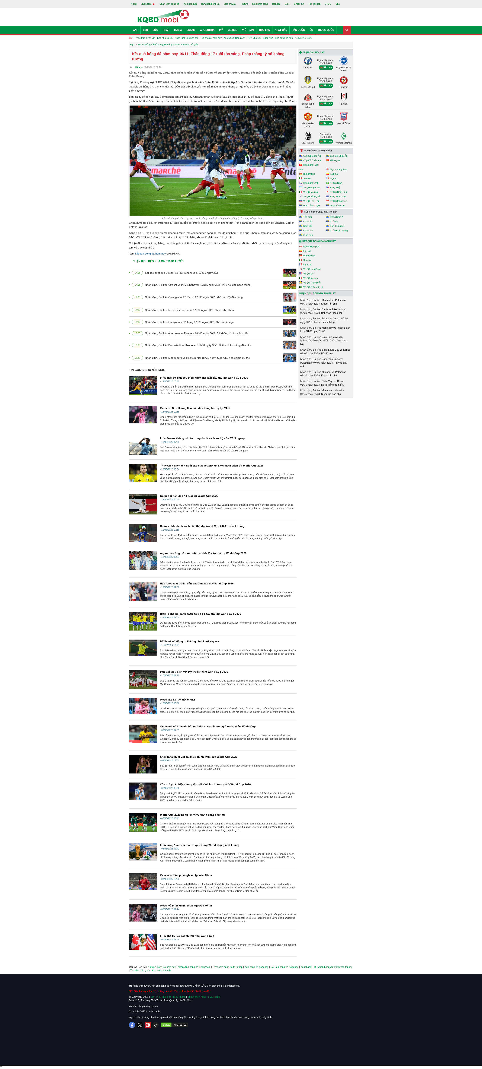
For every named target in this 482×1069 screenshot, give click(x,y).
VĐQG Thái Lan (311, 201)
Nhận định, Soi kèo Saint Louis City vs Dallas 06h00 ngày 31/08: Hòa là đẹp (325, 351)
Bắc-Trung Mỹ (337, 226)
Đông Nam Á (336, 217)
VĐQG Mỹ (335, 187)
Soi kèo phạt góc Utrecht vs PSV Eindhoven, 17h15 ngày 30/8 (182, 272)
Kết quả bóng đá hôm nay (162, 967)
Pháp (166, 30)
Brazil (191, 30)
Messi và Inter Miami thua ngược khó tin (186, 905)
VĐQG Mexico (310, 192)
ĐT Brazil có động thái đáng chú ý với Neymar (189, 641)
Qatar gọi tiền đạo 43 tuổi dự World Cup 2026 (189, 495)
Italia (178, 30)
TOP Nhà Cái (254, 38)
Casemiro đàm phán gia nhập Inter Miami (186, 875)
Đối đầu (276, 4)
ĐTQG (328, 4)
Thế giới (307, 217)
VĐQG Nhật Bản (338, 192)
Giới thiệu (155, 996)
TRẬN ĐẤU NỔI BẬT (313, 52)
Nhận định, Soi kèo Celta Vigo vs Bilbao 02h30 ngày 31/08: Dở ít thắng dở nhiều (322, 383)
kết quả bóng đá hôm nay (150, 253)
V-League (335, 160)
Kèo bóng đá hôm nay (256, 967)
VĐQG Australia (338, 196)
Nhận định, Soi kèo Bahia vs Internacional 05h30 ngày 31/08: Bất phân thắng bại (323, 311)
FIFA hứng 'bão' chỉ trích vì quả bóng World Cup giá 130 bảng (199, 844)
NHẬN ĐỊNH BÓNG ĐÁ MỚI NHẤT (317, 293)
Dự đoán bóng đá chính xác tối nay (333, 967)
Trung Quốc (326, 30)
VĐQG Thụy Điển (312, 282)
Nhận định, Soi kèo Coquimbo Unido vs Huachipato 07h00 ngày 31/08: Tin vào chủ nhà (323, 363)
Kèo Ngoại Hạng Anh (234, 38)
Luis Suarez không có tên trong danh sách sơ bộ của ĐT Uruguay (202, 438)
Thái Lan (264, 30)
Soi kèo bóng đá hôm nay (284, 967)
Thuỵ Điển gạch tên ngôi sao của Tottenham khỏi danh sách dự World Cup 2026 (211, 465)
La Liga (334, 174)
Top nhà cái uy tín (140, 970)
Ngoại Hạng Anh (338, 169)
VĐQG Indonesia (338, 201)
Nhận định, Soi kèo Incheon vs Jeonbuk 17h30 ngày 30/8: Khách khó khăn (189, 310)
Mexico (232, 30)
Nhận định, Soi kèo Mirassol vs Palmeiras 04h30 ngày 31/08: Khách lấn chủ (323, 302)
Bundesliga (309, 174)
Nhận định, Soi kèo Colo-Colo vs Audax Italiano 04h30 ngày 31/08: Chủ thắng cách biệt (323, 341)
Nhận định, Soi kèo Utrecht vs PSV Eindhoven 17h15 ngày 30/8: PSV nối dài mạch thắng (198, 284)
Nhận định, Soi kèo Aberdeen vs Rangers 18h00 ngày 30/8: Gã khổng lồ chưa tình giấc (197, 333)
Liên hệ (167, 996)
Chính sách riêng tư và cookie (204, 996)
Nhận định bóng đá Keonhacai (194, 967)
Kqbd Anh (268, 38)
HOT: (131, 38)
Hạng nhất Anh (311, 183)
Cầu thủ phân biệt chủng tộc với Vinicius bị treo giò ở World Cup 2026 (205, 784)
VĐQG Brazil (336, 183)
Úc (311, 30)
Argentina (207, 30)
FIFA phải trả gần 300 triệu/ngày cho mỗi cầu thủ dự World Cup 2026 (204, 377)
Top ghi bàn (314, 4)
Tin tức (244, 4)
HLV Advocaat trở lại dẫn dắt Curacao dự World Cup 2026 (197, 583)
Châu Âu (307, 221)
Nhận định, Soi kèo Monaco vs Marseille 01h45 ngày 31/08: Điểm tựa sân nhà (322, 392)
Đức (155, 30)
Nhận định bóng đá (169, 4)
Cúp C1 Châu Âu (312, 156)
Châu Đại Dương (339, 230)
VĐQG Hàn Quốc (312, 196)
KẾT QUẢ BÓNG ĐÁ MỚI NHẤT (319, 241)
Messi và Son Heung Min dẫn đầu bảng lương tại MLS (195, 408)
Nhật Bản (281, 30)
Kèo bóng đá (190, 4)
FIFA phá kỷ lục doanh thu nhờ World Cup (187, 935)
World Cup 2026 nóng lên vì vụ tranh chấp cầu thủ (192, 814)
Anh (135, 30)
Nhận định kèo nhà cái (186, 38)
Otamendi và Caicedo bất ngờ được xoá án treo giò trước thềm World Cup (208, 726)
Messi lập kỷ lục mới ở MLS (177, 699)
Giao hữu (308, 235)
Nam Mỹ (307, 226)
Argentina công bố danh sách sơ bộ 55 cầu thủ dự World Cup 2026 (203, 553)
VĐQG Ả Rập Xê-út (313, 287)
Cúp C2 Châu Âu (339, 156)
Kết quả (327, 67)
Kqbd (134, 4)
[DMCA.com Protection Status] (175, 1025)
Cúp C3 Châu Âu (312, 160)
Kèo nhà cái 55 (165, 38)
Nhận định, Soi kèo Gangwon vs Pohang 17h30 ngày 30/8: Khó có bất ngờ (189, 322)
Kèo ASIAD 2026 (303, 38)
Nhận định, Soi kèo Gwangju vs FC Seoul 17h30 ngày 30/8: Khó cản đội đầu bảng (194, 297)
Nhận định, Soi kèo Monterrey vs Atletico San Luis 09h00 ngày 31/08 (325, 329)
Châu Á (334, 221)
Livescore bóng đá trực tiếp (228, 967)
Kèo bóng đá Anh (284, 38)
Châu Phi (308, 230)
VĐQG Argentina (311, 187)
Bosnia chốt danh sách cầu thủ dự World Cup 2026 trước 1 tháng (202, 526)
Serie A (307, 178)
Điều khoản (179, 996)
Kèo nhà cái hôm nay (211, 38)
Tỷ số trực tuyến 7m (145, 38)
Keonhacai (306, 967)
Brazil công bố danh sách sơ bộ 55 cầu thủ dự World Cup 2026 (200, 613)
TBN (145, 30)
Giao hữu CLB (337, 205)
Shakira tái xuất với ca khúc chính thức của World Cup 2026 (198, 756)
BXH (287, 4)
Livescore (146, 4)
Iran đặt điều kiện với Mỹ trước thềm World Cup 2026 (194, 671)
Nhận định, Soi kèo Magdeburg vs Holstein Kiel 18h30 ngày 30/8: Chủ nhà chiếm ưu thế (197, 357)
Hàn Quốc (298, 30)
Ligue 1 (334, 178)
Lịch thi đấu (230, 4)
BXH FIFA (299, 4)
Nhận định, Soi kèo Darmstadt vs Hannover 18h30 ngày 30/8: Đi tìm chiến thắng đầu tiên (198, 345)
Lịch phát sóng (260, 4)
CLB (338, 4)
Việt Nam (248, 30)
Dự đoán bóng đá (210, 4)
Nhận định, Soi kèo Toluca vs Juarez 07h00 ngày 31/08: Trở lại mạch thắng (324, 320)
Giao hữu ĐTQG (311, 205)
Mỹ (221, 30)
